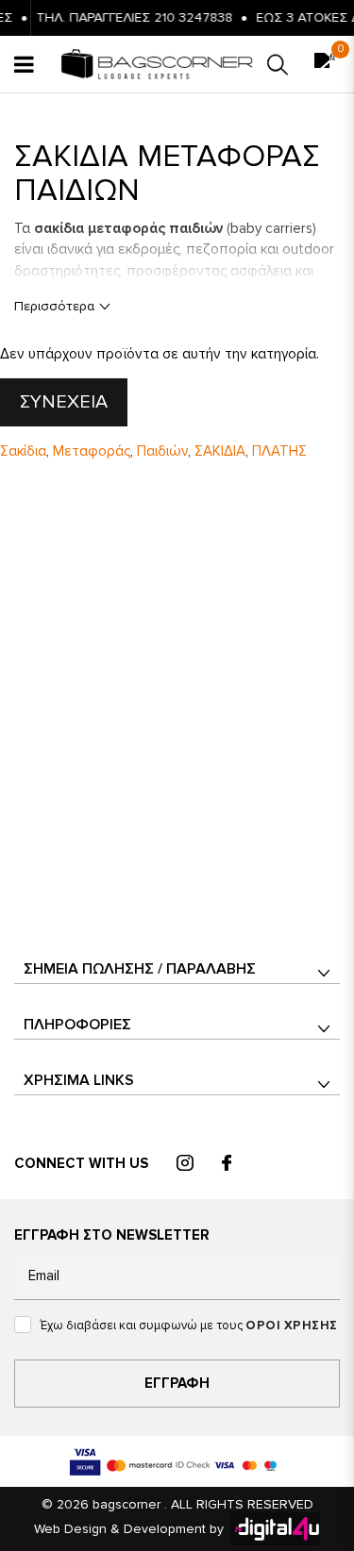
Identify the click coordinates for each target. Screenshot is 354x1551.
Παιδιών (162, 450)
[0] (324, 64)
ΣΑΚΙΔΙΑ (219, 450)
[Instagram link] (185, 1164)
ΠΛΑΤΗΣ (279, 450)
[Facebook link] (226, 1164)
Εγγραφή (177, 1383)
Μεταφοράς (91, 450)
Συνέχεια (64, 402)
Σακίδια (23, 450)
